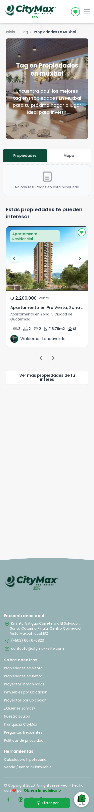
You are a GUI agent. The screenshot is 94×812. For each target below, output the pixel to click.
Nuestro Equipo (17, 716)
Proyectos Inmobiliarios (24, 684)
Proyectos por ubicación (25, 700)
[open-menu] (87, 12)
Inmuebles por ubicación (25, 692)
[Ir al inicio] (31, 583)
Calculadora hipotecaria (25, 759)
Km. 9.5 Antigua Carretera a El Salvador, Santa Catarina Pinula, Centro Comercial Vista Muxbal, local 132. (42, 628)
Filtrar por (47, 802)
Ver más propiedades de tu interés (47, 377)
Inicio (10, 31)
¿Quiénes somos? (19, 708)
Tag (24, 31)
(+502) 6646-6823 (24, 641)
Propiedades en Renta (23, 676)
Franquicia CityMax (20, 724)
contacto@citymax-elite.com (34, 649)
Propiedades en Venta (23, 668)
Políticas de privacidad (23, 740)
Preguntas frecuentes (23, 732)
